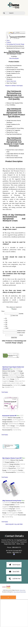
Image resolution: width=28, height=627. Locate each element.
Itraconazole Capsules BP (9, 415)
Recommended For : (11, 385)
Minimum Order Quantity (12, 103)
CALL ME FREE (18, 524)
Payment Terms (10, 149)
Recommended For (11, 128)
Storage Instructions (11, 120)
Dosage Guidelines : (13, 419)
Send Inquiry (19, 85)
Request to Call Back (10, 85)
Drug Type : (10, 423)
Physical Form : (16, 468)
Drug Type (9, 134)
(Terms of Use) (22, 590)
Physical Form (10, 132)
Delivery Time (9, 155)
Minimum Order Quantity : (10, 371)
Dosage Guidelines (11, 124)
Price (7, 105)
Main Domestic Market (12, 157)
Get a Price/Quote (14, 58)
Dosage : (15, 425)
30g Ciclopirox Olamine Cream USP (12, 458)
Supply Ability (9, 153)
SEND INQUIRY (9, 524)
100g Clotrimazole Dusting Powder (11, 500)
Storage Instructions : (13, 421)
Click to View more (11, 81)
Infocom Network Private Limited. (19, 591)
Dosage (8, 130)
